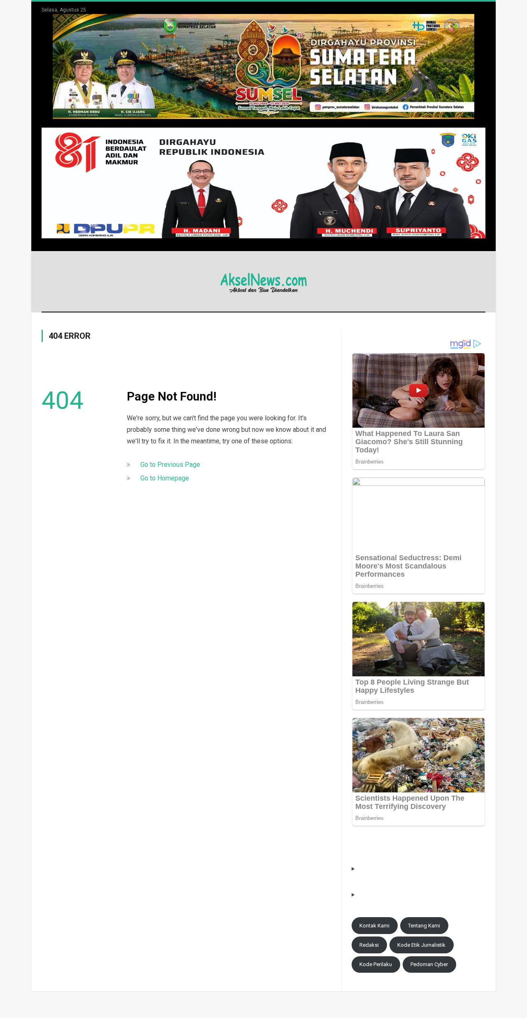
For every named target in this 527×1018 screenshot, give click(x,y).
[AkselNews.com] (263, 281)
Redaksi (369, 945)
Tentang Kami (424, 925)
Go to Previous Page (170, 464)
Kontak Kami (374, 925)
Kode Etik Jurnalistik (421, 945)
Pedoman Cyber (429, 964)
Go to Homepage (164, 478)
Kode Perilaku (375, 964)
